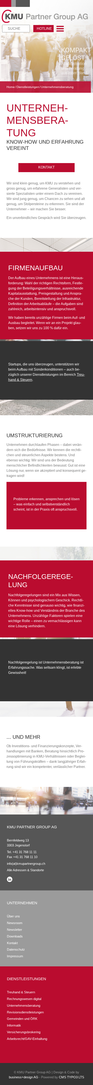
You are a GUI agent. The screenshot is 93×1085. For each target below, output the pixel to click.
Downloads (15, 936)
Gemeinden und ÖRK (22, 1019)
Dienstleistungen (27, 87)
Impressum (15, 956)
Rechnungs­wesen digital (24, 999)
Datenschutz (16, 949)
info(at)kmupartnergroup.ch (26, 863)
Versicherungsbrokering (23, 1032)
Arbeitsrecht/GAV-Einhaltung (27, 1039)
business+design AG (23, 1077)
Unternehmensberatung (23, 1005)
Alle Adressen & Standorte (25, 870)
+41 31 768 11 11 (25, 852)
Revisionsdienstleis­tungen (25, 1012)
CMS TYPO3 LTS (71, 1077)
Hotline (44, 28)
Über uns (13, 916)
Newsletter (14, 929)
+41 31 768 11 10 (25, 857)
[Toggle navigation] (60, 28)
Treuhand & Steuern (21, 992)
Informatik (14, 1025)
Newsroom (14, 923)
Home (10, 87)
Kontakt (46, 167)
